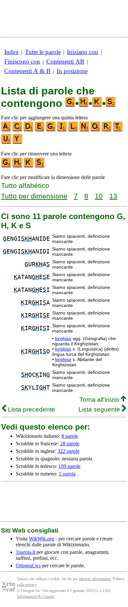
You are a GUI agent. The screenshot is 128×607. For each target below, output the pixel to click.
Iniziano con (82, 52)
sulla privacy (26, 584)
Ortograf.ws (28, 565)
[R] (107, 130)
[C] (17, 130)
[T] (118, 130)
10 (99, 196)
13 (113, 196)
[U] (6, 142)
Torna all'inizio (100, 399)
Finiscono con (22, 61)
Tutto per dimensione (34, 196)
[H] (17, 166)
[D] (28, 130)
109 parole (69, 466)
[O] (95, 130)
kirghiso (63, 338)
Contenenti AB (65, 61)
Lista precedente (30, 409)
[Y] (17, 142)
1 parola (67, 473)
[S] (40, 166)
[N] (84, 130)
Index (11, 52)
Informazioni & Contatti (35, 596)
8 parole (69, 436)
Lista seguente (100, 409)
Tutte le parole (43, 52)
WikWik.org (41, 538)
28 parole (69, 443)
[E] (40, 130)
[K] (28, 166)
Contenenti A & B (27, 71)
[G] (51, 130)
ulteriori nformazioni (95, 579)
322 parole (68, 451)
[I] (62, 130)
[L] (73, 130)
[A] (6, 130)
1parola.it (25, 552)
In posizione (72, 71)
